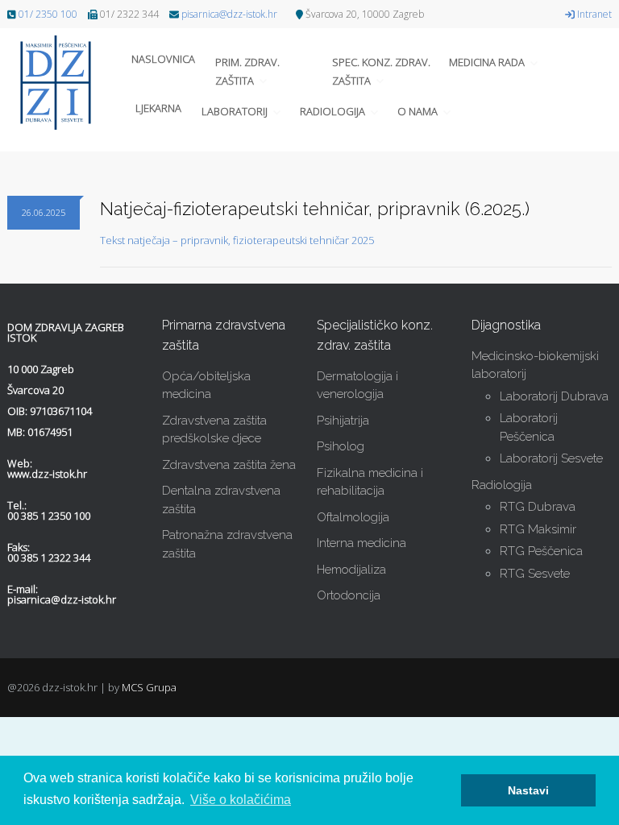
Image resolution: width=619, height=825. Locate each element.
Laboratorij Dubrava (554, 396)
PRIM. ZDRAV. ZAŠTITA (247, 71)
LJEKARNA (158, 108)
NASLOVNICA (163, 59)
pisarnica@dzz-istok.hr (229, 14)
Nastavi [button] (528, 790)
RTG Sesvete (535, 573)
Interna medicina (361, 543)
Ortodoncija (348, 595)
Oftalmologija (353, 517)
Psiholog (340, 446)
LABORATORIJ (234, 111)
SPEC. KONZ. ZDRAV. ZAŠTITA (381, 71)
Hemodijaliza (351, 569)
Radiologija (502, 485)
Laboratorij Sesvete (551, 458)
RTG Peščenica (541, 551)
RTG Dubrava (537, 507)
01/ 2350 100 (48, 14)
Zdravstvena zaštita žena (229, 465)
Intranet (593, 14)
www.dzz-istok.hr (47, 473)
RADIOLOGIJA (332, 111)
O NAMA (417, 111)
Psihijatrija (343, 420)
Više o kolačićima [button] (240, 799)
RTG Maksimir (538, 529)
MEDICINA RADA (487, 62)
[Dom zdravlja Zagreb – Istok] (63, 82)
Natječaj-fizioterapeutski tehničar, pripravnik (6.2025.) (315, 208)
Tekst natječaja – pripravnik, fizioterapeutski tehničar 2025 (237, 240)
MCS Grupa (149, 687)
